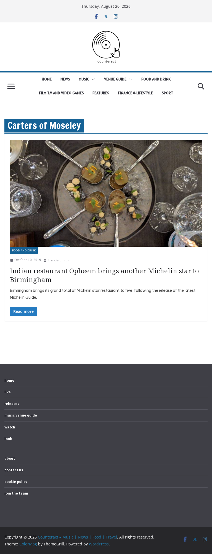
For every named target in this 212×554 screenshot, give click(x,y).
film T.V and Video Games (61, 92)
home (47, 79)
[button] (92, 79)
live (7, 391)
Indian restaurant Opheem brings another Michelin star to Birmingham (104, 275)
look (8, 438)
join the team (16, 493)
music (84, 79)
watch (9, 427)
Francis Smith (58, 260)
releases (11, 403)
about (9, 458)
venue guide (115, 79)
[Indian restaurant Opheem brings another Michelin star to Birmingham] (106, 193)
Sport (167, 92)
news (65, 79)
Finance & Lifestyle (135, 92)
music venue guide (20, 415)
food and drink (156, 79)
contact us (13, 469)
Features (100, 92)
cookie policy (15, 481)
